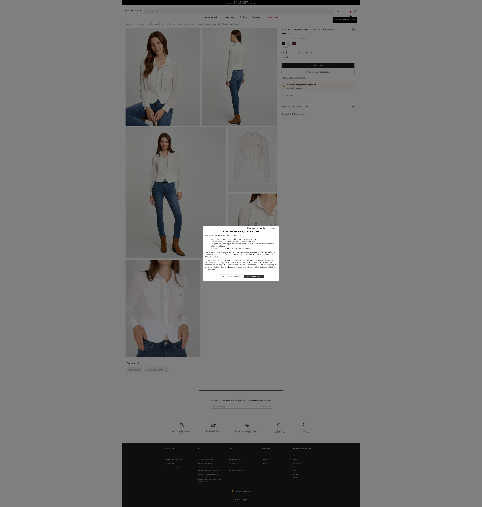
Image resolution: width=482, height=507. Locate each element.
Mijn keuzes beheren (231, 276)
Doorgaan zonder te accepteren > (262, 228)
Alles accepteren (254, 276)
